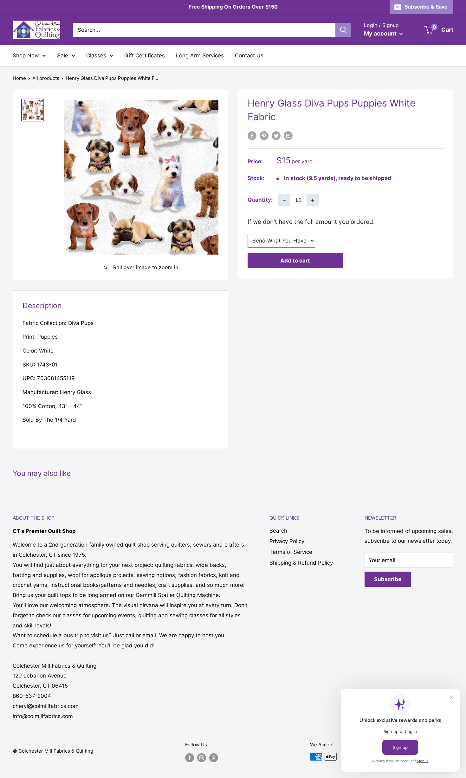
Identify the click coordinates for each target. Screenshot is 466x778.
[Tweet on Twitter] (276, 136)
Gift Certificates (144, 55)
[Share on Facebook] (252, 136)
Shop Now (26, 55)
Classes (96, 55)
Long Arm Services (200, 55)
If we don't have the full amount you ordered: (311, 221)
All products (45, 78)
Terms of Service (290, 552)
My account (381, 33)
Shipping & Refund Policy (301, 563)
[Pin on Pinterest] (264, 136)
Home (19, 78)
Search (278, 531)
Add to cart (295, 260)
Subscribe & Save (426, 6)
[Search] (343, 30)
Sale (62, 55)
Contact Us (249, 55)
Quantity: (260, 200)
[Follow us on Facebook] (189, 757)
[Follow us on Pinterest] (213, 757)
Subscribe (387, 579)
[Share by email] (288, 136)
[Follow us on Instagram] (201, 757)
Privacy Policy (286, 541)
